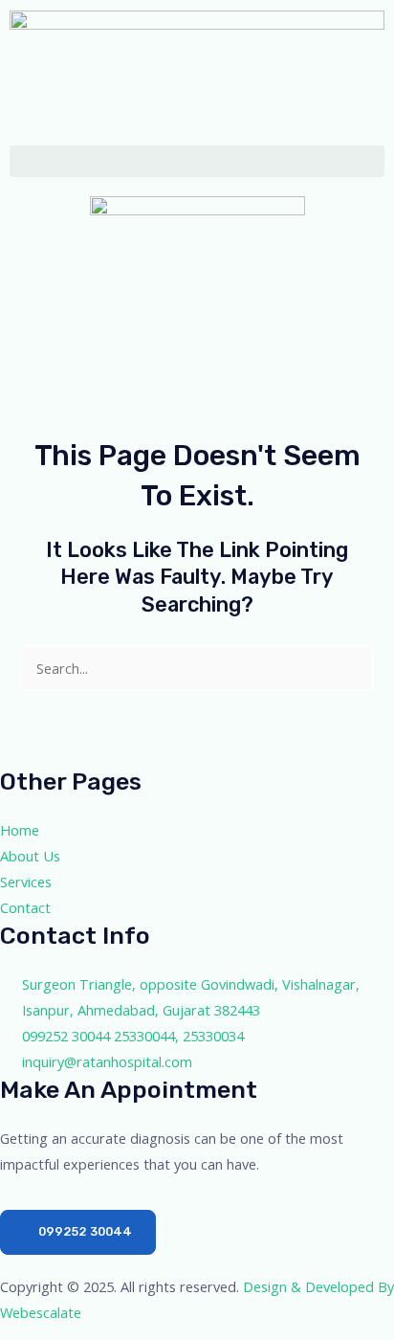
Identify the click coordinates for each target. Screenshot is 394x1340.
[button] (197, 161)
